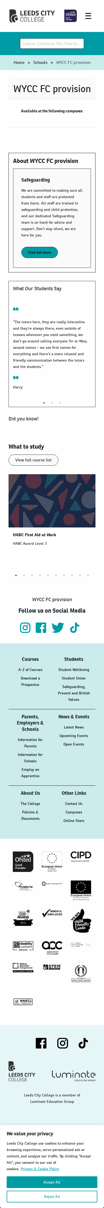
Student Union (74, 678)
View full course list (33, 460)
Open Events (73, 744)
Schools (40, 62)
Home (19, 62)
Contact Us (73, 803)
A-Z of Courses (30, 669)
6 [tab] (56, 575)
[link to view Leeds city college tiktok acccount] (75, 631)
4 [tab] (40, 575)
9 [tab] (80, 575)
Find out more (39, 252)
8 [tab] (72, 575)
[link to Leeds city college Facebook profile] (41, 631)
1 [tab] (44, 403)
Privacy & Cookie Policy (40, 1168)
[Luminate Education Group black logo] (73, 1076)
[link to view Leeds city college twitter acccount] (58, 631)
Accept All (52, 1182)
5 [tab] (48, 575)
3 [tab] (60, 403)
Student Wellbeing (73, 669)
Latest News (74, 727)
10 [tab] (88, 575)
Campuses (74, 812)
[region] (52, 1166)
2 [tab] (52, 403)
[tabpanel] (51, 349)
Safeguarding (35, 180)
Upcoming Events (73, 735)
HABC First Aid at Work (34, 539)
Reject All (52, 1196)
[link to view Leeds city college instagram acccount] (25, 631)
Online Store (73, 820)
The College (30, 803)
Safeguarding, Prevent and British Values (74, 693)
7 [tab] (64, 575)
